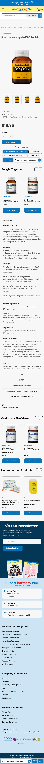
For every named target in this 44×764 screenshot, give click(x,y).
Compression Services (10, 631)
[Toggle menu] (3, 9)
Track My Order (7, 664)
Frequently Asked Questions (12, 685)
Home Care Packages (10, 641)
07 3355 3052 (13, 604)
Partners (5, 695)
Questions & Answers (22, 386)
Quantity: (6, 132)
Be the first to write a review (22, 396)
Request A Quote (8, 661)
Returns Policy (7, 715)
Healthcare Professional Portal (13, 691)
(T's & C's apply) (22, 4)
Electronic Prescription (10, 638)
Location (5, 681)
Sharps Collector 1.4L (32, 500)
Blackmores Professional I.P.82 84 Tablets (32, 202)
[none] (22, 67)
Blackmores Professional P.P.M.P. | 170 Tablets (11, 202)
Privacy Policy (7, 712)
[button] (36, 169)
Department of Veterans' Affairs (14, 634)
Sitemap (28, 758)
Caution (5, 364)
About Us (5, 678)
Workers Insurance (9, 654)
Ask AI (34, 16)
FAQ (22, 374)
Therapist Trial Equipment (11, 648)
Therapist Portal (8, 651)
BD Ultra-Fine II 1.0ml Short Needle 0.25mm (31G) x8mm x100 (10, 502)
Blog (3, 688)
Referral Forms (7, 658)
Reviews (22, 380)
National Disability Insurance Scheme (16, 644)
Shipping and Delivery (10, 719)
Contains (6, 313)
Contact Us (6, 698)
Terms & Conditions (9, 722)
